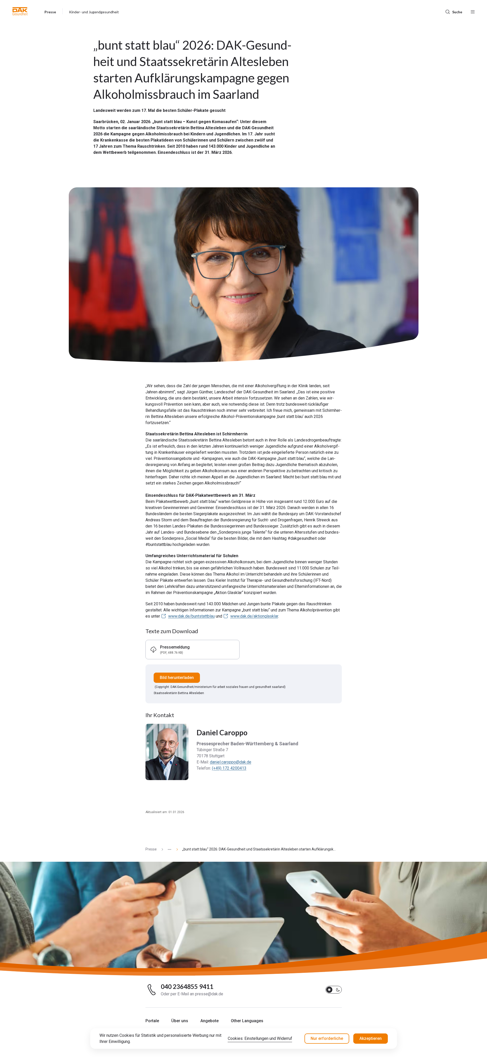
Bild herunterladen (177, 677)
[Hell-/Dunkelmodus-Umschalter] (333, 990)
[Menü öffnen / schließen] (473, 11)
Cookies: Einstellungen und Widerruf (260, 1038)
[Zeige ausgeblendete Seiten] (167, 849)
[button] (20, 11)
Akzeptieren (370, 1038)
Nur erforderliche (327, 1038)
